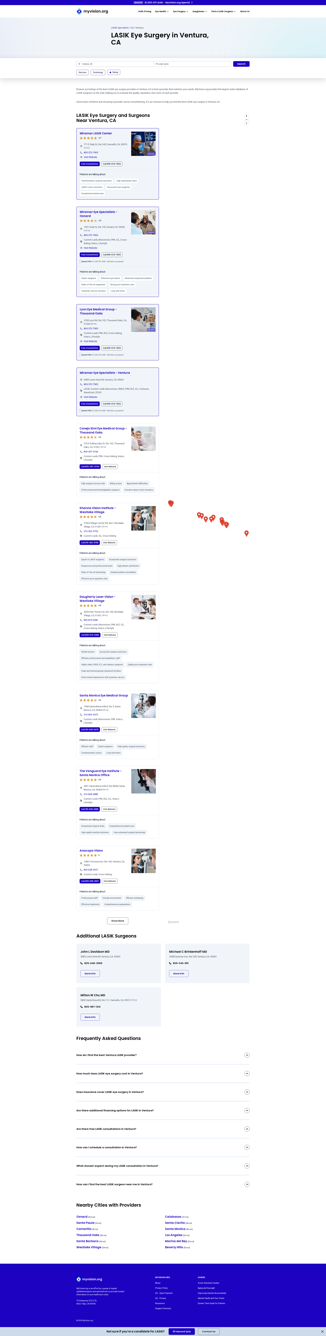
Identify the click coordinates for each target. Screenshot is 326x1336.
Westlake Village (92, 1247)
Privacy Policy (161, 1288)
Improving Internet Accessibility (212, 1293)
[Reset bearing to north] (246, 123)
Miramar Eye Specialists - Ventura (105, 373)
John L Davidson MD (95, 952)
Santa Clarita (178, 1223)
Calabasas (177, 1217)
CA (132, 27)
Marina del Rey (179, 1241)
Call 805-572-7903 (112, 164)
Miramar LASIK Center (96, 133)
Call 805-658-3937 (90, 881)
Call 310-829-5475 (89, 729)
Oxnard (85, 1217)
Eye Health (160, 11)
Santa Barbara (91, 1241)
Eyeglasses (198, 11)
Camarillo (87, 1229)
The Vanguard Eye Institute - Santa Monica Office (101, 773)
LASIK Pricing (144, 11)
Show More (117, 920)
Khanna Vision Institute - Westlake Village (98, 510)
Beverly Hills (177, 1247)
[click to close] (322, 1331)
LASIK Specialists (120, 27)
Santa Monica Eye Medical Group (104, 695)
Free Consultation (89, 164)
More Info (92, 973)
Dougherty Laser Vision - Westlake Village (98, 599)
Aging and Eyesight (206, 1288)
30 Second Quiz (182, 1331)
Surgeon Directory (163, 1308)
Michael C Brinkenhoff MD (188, 952)
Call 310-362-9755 (89, 542)
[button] (202, 516)
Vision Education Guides (208, 1283)
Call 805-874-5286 (90, 635)
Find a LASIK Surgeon (222, 11)
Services (82, 72)
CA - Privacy (160, 1298)
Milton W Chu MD (92, 995)
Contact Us (208, 1331)
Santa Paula (88, 1223)
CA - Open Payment (164, 1293)
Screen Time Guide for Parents (211, 1303)
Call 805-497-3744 (90, 466)
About (157, 1283)
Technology (98, 72)
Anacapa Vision (91, 851)
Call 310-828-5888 (89, 809)
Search (241, 63)
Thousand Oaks (91, 1235)
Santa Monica (179, 1229)
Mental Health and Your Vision (211, 1298)
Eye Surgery (179, 11)
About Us (245, 11)
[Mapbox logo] (173, 922)
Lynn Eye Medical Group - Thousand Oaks (98, 311)
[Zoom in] (246, 116)
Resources (160, 1303)
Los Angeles (177, 1235)
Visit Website (110, 466)
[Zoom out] (246, 119)
